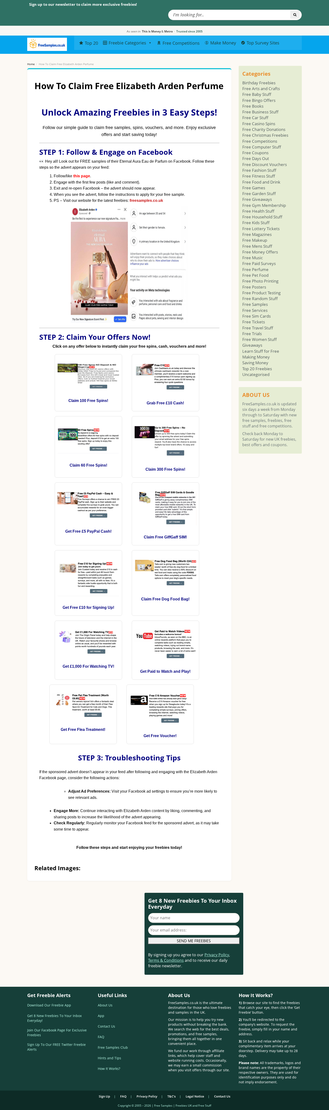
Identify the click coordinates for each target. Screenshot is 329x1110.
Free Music (252, 257)
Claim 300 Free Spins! (165, 469)
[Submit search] (295, 15)
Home (31, 64)
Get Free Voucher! (160, 736)
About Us (105, 1005)
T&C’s (171, 1096)
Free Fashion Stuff (259, 170)
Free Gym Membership (264, 205)
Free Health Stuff (258, 211)
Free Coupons (255, 152)
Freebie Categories (127, 43)
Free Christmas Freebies (265, 135)
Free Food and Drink (261, 182)
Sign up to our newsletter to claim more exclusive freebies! (83, 4)
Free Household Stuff (262, 217)
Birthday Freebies (259, 83)
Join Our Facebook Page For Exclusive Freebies (57, 1032)
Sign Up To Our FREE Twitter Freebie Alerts (56, 1047)
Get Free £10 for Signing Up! (88, 607)
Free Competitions (259, 141)
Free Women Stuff (259, 339)
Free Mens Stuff (257, 246)
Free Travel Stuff (257, 328)
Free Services (255, 310)
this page (81, 176)
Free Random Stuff (260, 298)
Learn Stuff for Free (260, 351)
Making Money (256, 357)
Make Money (223, 43)
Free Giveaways (257, 199)
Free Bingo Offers (259, 100)
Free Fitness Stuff (258, 176)
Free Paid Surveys (259, 263)
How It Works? (109, 1068)
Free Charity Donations (263, 129)
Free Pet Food (255, 275)
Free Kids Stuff (256, 222)
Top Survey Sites (263, 43)
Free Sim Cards (256, 316)
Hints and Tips (109, 1058)
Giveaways (252, 345)
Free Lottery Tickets (261, 228)
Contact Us (106, 1026)
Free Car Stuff (255, 117)
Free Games (253, 188)
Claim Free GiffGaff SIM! (165, 537)
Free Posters (254, 287)
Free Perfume (255, 269)
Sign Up (104, 1096)
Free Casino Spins (258, 123)
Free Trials (252, 333)
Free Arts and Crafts (261, 88)
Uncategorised (256, 374)
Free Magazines (257, 234)
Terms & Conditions (166, 960)
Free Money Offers (260, 252)
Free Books (252, 106)
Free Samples (255, 304)
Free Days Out (255, 158)
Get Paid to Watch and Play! (165, 671)
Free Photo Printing (260, 281)
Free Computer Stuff (261, 147)
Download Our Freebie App (49, 1005)
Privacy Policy (216, 954)
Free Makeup (254, 240)
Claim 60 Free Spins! (88, 465)
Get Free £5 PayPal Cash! (88, 531)
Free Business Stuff (260, 112)
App (101, 1015)
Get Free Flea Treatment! (83, 730)
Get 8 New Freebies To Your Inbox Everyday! (54, 1018)
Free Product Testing (261, 293)
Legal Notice (195, 1096)
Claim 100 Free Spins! (88, 401)
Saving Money (255, 362)
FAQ (101, 1037)
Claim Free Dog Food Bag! (165, 599)
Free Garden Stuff (259, 193)
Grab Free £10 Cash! (165, 403)
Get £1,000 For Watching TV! (88, 666)
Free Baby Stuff (256, 94)
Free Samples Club (113, 1047)
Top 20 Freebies (257, 368)
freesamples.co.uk (146, 200)
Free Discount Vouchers (264, 164)
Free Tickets (253, 322)
